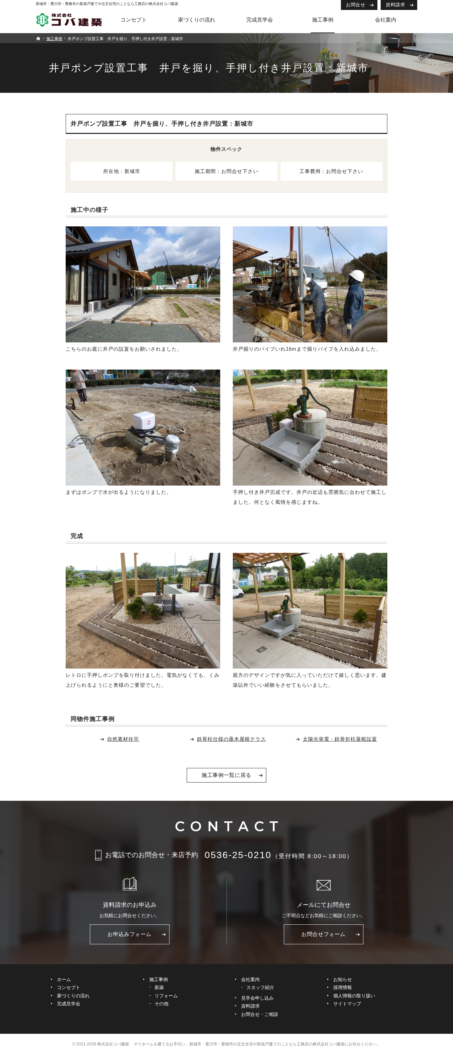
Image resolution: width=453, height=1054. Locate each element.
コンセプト (68, 987)
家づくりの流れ (73, 995)
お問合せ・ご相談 (259, 1014)
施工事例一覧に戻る (226, 775)
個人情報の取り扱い (354, 995)
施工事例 (158, 979)
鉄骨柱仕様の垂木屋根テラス (231, 739)
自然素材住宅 (123, 739)
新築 (159, 987)
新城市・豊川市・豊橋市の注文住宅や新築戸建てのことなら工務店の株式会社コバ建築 (267, 1044)
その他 (161, 1003)
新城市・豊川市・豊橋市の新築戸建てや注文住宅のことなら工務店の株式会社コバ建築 (107, 4)
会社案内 (250, 979)
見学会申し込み (257, 998)
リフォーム (166, 995)
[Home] (69, 21)
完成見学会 (68, 1003)
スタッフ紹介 (260, 987)
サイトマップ (347, 1003)
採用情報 (342, 987)
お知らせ (342, 979)
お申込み (129, 934)
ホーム (64, 979)
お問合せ (355, 4)
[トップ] (38, 38)
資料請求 (395, 4)
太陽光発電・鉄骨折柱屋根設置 (340, 739)
